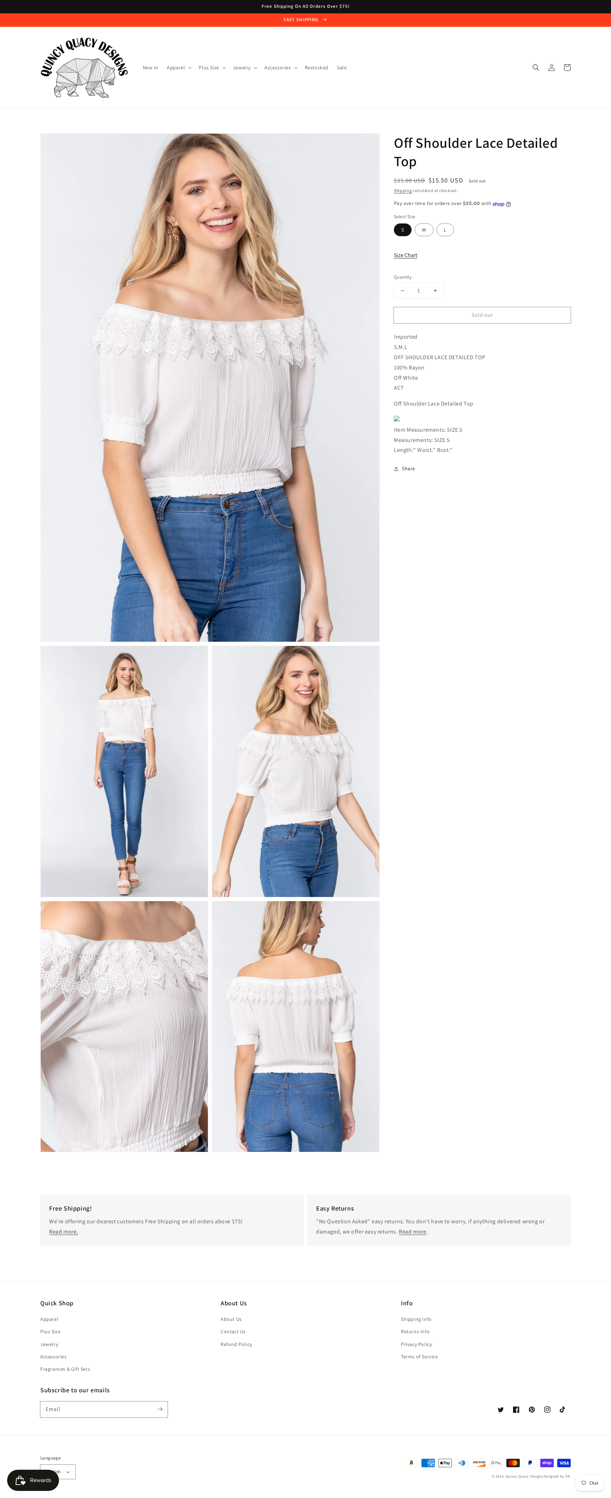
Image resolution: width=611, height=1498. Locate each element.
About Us (231, 1319)
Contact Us (233, 1331)
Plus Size (50, 1331)
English (53, 1472)
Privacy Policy (416, 1344)
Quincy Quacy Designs (524, 1476)
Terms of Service (419, 1356)
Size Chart (405, 255)
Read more (412, 1231)
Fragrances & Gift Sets (65, 1369)
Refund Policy (236, 1344)
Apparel (49, 1319)
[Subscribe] (160, 1409)
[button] (536, 67)
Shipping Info (416, 1319)
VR (567, 1476)
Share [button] (408, 469)
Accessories (53, 1356)
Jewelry (49, 1344)
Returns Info (415, 1331)
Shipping (403, 190)
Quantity (403, 277)
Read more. (63, 1231)
